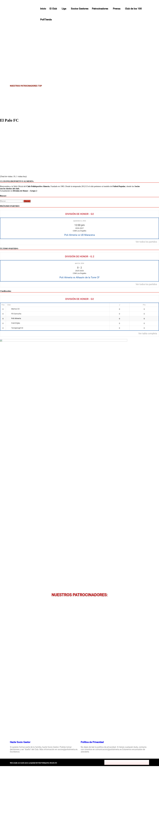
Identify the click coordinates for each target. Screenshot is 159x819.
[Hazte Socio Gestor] (13, 735)
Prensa (116, 8)
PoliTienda (46, 19)
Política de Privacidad (92, 742)
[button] (54, 8)
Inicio (43, 8)
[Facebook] (116, 762)
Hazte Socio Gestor (20, 742)
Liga (64, 8)
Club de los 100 (133, 8)
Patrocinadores (100, 8)
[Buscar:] (11, 201)
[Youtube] (132, 762)
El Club (53, 8)
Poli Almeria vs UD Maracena (79, 235)
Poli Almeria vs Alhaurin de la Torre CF (80, 277)
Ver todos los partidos (146, 242)
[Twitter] (121, 762)
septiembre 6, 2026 (79, 221)
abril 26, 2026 (79, 263)
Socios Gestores (79, 8)
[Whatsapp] (137, 762)
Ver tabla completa (147, 333)
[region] (79, 43)
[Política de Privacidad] (84, 735)
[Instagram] (127, 762)
